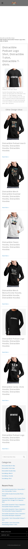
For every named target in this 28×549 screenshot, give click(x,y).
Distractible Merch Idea (8, 38)
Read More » (5, 157)
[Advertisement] (14, 21)
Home (1, 38)
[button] (2, 3)
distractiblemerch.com (15, 545)
